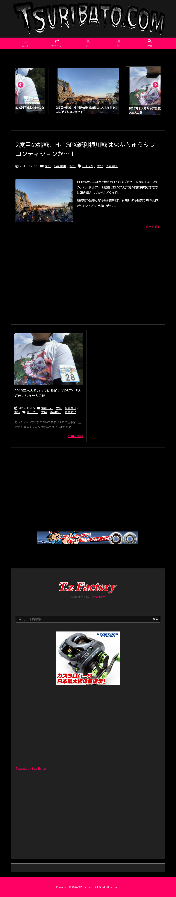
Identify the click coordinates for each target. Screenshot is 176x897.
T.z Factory (97, 597)
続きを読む (153, 227)
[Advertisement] (88, 283)
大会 (48, 166)
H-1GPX (87, 166)
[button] (23, 86)
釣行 (73, 166)
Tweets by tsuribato (31, 768)
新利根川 (60, 166)
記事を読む (75, 436)
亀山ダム (47, 408)
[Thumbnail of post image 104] (48, 359)
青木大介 (70, 412)
